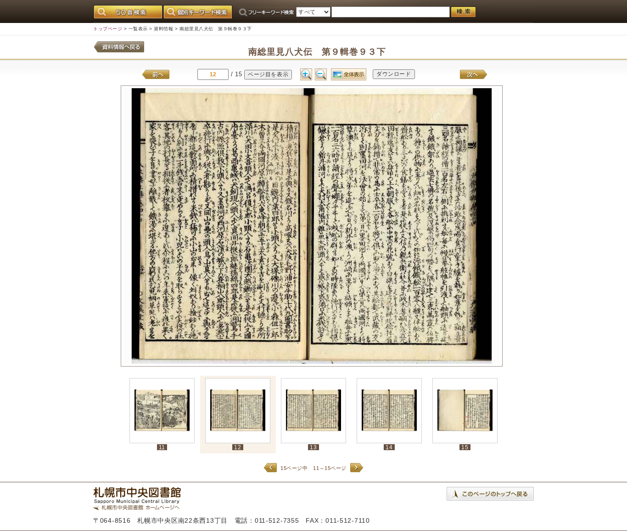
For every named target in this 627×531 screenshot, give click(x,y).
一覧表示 (138, 28)
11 (162, 447)
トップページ (107, 28)
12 (237, 447)
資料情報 (163, 28)
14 (389, 447)
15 (464, 447)
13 (313, 447)
